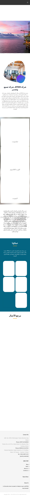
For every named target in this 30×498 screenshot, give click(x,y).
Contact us (25, 470)
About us (26, 468)
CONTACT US (15, 51)
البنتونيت (15, 198)
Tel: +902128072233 (23, 454)
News (27, 466)
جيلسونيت (15, 142)
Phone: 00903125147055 (22, 448)
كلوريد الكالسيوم (15, 169)
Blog (27, 464)
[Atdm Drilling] (15, 17)
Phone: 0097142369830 (22, 442)
